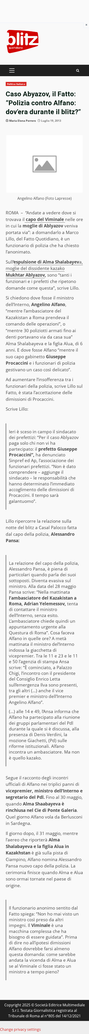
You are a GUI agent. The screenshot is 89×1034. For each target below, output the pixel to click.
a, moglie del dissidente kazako (44, 265)
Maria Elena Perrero (22, 121)
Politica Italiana (16, 84)
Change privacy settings (20, 1029)
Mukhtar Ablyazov (25, 275)
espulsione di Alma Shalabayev (46, 262)
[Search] (77, 70)
